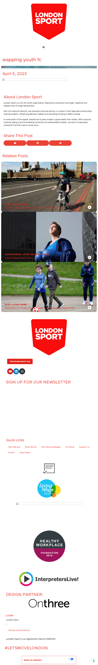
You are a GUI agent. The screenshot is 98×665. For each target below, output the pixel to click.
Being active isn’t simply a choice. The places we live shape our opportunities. (40, 308)
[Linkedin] (16, 371)
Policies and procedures (19, 630)
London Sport (12, 620)
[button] (15, 143)
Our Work (69, 447)
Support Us (84, 447)
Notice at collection (33, 660)
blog (7, 204)
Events (11, 453)
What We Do (31, 447)
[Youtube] (10, 371)
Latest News (19, 204)
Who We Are (14, 447)
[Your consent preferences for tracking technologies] (94, 661)
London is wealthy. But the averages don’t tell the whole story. (33, 208)
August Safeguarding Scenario (19, 258)
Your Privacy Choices (57, 659)
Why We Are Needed (51, 447)
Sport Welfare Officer (36, 254)
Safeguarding (13, 254)
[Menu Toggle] (49, 47)
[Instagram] (22, 371)
